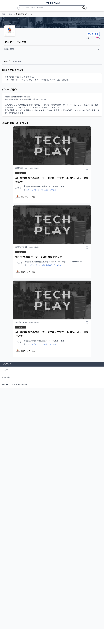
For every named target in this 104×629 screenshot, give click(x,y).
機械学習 (49, 265)
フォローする (93, 34)
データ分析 (57, 265)
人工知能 (53, 190)
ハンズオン (44, 190)
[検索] (83, 7)
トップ (5, 370)
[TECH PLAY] (53, 3)
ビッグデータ (35, 190)
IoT (28, 190)
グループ (12, 14)
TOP (3, 14)
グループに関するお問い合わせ (15, 384)
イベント (6, 377)
